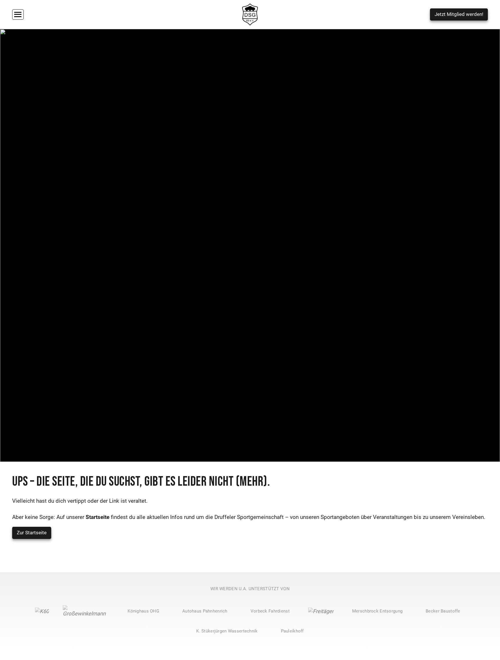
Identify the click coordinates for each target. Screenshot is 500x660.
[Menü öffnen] (18, 14)
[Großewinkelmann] (86, 611)
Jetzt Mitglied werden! (459, 14)
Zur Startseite (32, 532)
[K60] (42, 611)
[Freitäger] (321, 611)
